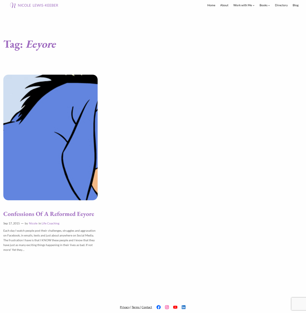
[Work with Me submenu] (254, 5)
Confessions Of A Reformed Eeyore (48, 214)
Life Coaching (50, 223)
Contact (147, 307)
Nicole (33, 223)
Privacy (125, 307)
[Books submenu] (269, 5)
